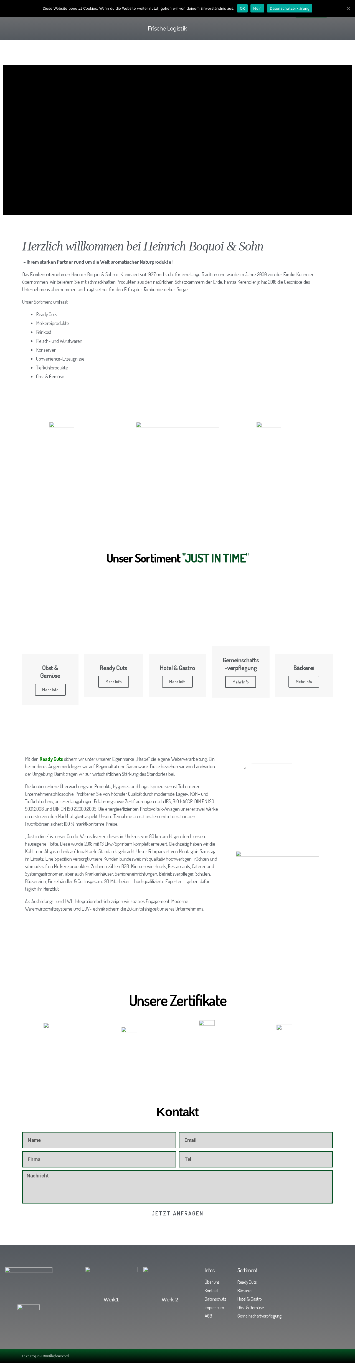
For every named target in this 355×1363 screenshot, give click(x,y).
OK (242, 8)
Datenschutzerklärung (290, 8)
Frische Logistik (167, 28)
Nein (257, 8)
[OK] (348, 8)
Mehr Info (50, 689)
